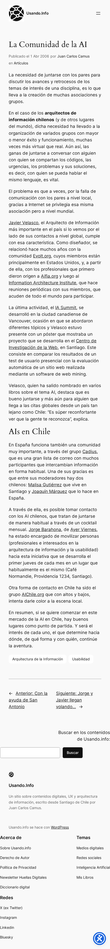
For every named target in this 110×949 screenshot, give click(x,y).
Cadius (89, 451)
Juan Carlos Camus (73, 56)
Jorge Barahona (45, 529)
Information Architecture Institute (42, 282)
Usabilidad (81, 659)
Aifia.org (49, 276)
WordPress (60, 827)
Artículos (21, 63)
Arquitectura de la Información (37, 659)
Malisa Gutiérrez (45, 484)
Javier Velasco (23, 222)
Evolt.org (42, 255)
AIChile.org (33, 594)
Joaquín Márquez (49, 491)
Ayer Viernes (83, 529)
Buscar (73, 752)
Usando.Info (37, 13)
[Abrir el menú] (98, 13)
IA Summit (65, 307)
